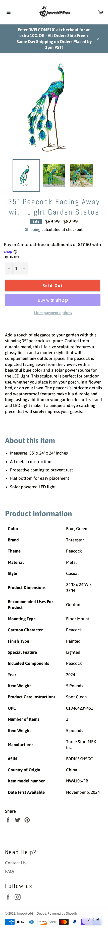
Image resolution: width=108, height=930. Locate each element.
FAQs (10, 871)
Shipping (32, 229)
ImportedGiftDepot (31, 913)
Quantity (12, 257)
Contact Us (15, 862)
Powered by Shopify (62, 913)
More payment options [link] (53, 313)
